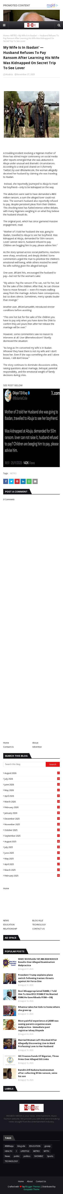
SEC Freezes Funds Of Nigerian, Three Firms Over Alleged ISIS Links (38, 1058)
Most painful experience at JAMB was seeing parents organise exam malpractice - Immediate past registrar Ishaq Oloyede (38, 1025)
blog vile (21, 1146)
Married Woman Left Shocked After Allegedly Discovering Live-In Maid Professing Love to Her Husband (37, 1043)
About (35, 742)
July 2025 (32, 847)
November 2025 (32, 824)
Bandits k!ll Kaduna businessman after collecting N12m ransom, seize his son (37, 1073)
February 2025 (32, 875)
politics (27, 1156)
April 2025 (32, 864)
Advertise (37, 746)
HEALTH (8, 1151)
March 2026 (32, 801)
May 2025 (32, 858)
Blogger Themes (32, 1186)
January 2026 (32, 813)
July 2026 (32, 778)
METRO (13, 35)
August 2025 (32, 841)
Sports (50, 1156)
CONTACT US (38, 928)
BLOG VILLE (37, 920)
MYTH (46, 1151)
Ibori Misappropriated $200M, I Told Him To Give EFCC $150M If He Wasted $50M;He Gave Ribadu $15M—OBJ (38, 994)
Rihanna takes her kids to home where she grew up (39, 1008)
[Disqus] (31, 615)
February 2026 (32, 807)
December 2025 (32, 818)
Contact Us (8, 746)
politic (17, 1156)
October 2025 (32, 830)
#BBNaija (9, 1146)
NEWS (6, 920)
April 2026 (32, 795)
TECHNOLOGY (39, 924)
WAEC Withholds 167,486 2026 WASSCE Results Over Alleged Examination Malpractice (38, 962)
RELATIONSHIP (10, 928)
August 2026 (32, 773)
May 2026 (32, 790)
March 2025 (32, 869)
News (7, 1156)
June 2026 (32, 784)
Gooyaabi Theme (31, 1189)
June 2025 (32, 852)
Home (6, 35)
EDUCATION (9, 924)
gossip (47, 1146)
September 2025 (32, 835)
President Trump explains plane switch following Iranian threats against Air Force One (36, 978)
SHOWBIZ (38, 1156)
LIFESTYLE (25, 1151)
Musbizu (9, 74)
